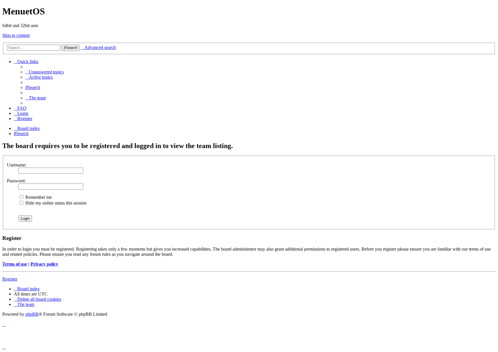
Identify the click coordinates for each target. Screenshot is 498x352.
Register (9, 279)
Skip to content (16, 35)
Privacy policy (44, 264)
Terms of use (14, 264)
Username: (17, 164)
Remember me (38, 197)
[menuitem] (44, 71)
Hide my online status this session (55, 202)
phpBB (32, 314)
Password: (16, 180)
